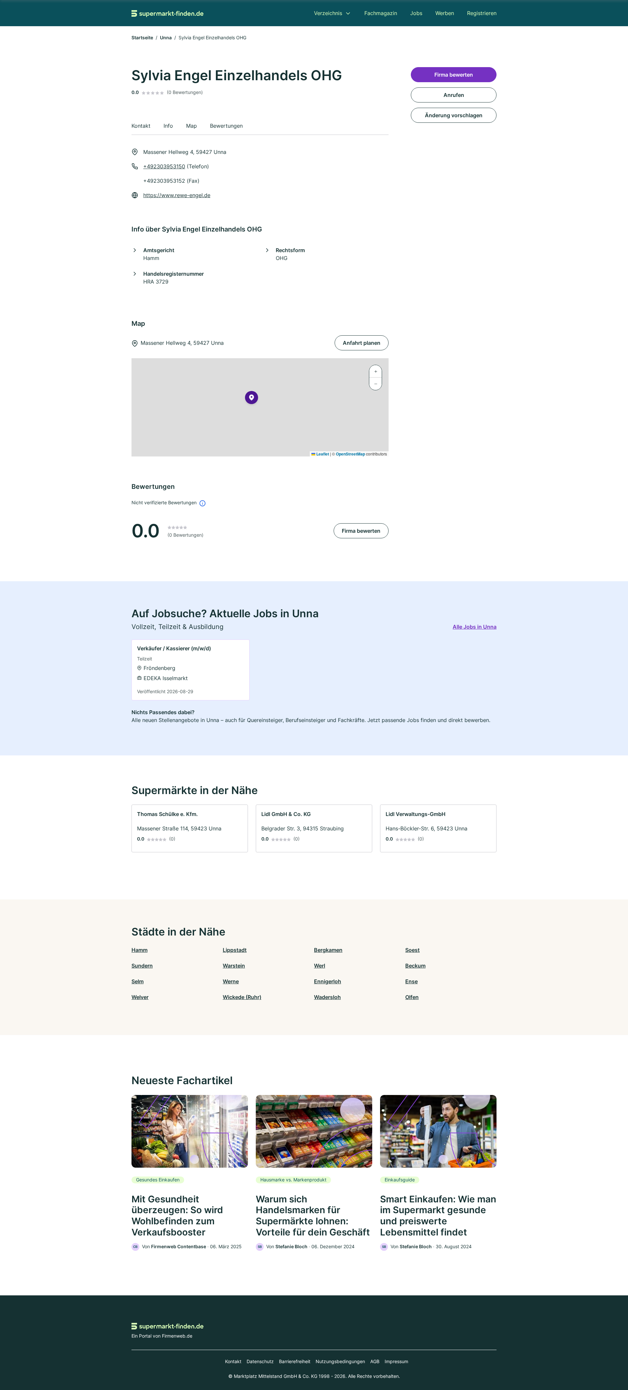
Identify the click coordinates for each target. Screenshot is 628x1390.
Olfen (412, 997)
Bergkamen (328, 950)
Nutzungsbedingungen (340, 1361)
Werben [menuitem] (444, 13)
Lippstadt (235, 950)
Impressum (396, 1361)
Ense (411, 981)
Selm (137, 981)
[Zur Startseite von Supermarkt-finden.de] (167, 13)
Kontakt (233, 1361)
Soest (412, 950)
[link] (190, 669)
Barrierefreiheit (294, 1361)
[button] (251, 398)
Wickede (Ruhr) (242, 997)
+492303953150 (164, 166)
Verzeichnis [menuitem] (328, 13)
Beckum (415, 965)
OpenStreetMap (350, 454)
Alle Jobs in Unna (475, 626)
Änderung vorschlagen (453, 115)
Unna (166, 37)
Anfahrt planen (361, 343)
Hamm (139, 950)
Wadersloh (327, 997)
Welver (139, 997)
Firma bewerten (361, 531)
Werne (231, 981)
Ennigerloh (327, 981)
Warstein (234, 965)
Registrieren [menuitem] (482, 13)
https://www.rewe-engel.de (176, 195)
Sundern (142, 965)
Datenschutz (260, 1361)
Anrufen (454, 95)
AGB (374, 1361)
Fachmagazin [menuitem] (380, 13)
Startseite (142, 37)
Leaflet (322, 454)
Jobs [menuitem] (416, 13)
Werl (319, 965)
